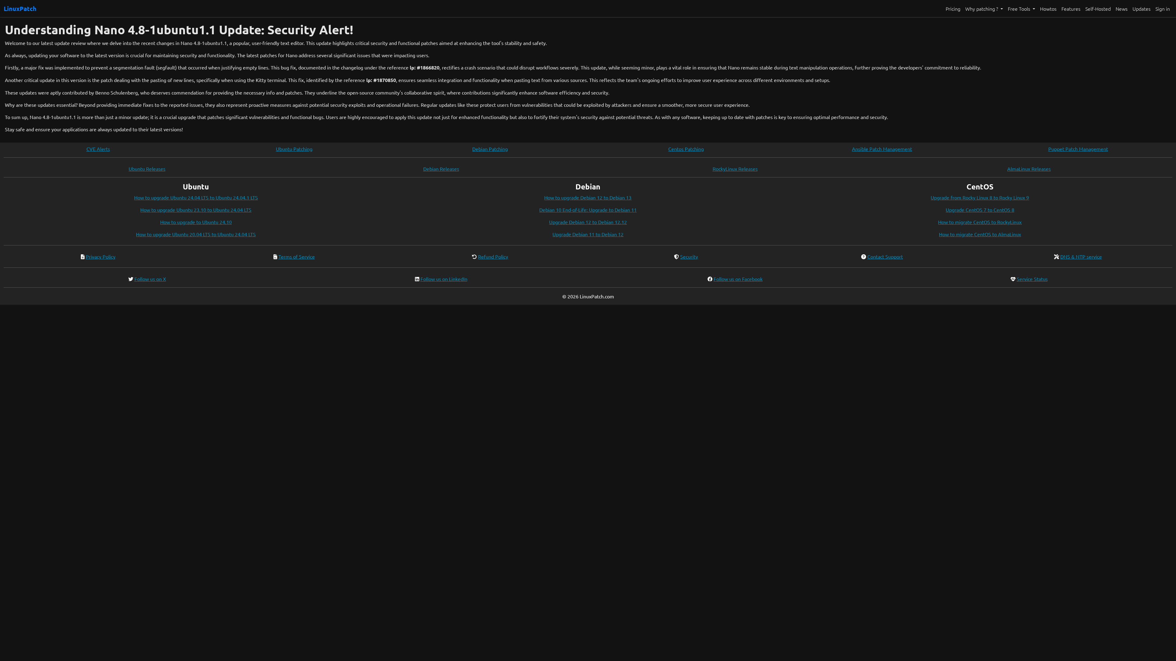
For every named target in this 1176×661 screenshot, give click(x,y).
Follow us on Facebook (738, 279)
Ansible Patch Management (882, 149)
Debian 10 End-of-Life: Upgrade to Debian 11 (588, 210)
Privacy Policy (100, 256)
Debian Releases (441, 169)
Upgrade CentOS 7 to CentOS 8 (980, 210)
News (1122, 8)
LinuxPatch (20, 9)
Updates (1142, 8)
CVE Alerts (98, 149)
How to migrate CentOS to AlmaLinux (980, 234)
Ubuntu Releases (147, 169)
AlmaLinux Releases (1029, 169)
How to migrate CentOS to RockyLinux (980, 222)
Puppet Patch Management (1078, 149)
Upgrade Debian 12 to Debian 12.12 (588, 222)
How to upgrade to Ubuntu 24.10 (196, 222)
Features (1070, 8)
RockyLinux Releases (735, 169)
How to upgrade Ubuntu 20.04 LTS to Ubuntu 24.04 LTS (196, 234)
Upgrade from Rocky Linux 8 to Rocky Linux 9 (980, 197)
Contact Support (885, 256)
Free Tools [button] (1019, 8)
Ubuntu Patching (294, 149)
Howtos (1048, 8)
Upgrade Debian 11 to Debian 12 (588, 234)
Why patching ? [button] (982, 8)
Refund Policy (493, 256)
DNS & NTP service (1081, 256)
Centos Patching (686, 149)
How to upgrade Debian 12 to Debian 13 (587, 197)
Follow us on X (150, 279)
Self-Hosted (1098, 8)
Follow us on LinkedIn (443, 279)
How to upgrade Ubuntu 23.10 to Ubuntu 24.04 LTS (195, 210)
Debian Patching (490, 149)
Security (689, 256)
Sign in (1162, 8)
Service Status (1032, 279)
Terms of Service (296, 256)
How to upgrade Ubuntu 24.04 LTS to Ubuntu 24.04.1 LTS (196, 197)
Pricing (953, 8)
